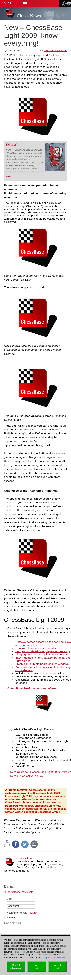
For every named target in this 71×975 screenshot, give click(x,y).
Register (32, 912)
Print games (22, 660)
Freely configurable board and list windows (42, 663)
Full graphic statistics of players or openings (42, 651)
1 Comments (60, 50)
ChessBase (25, 858)
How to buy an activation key (25, 775)
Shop (7, 3)
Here (23, 951)
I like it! (48, 50)
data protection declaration (54, 957)
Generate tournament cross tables (36, 648)
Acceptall (57, 966)
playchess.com (48, 673)
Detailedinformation (15, 966)
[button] (25, 3)
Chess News (29, 15)
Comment (9, 917)
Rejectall (36, 966)
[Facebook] (15, 844)
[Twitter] (25, 844)
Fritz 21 (12, 145)
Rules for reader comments (18, 892)
